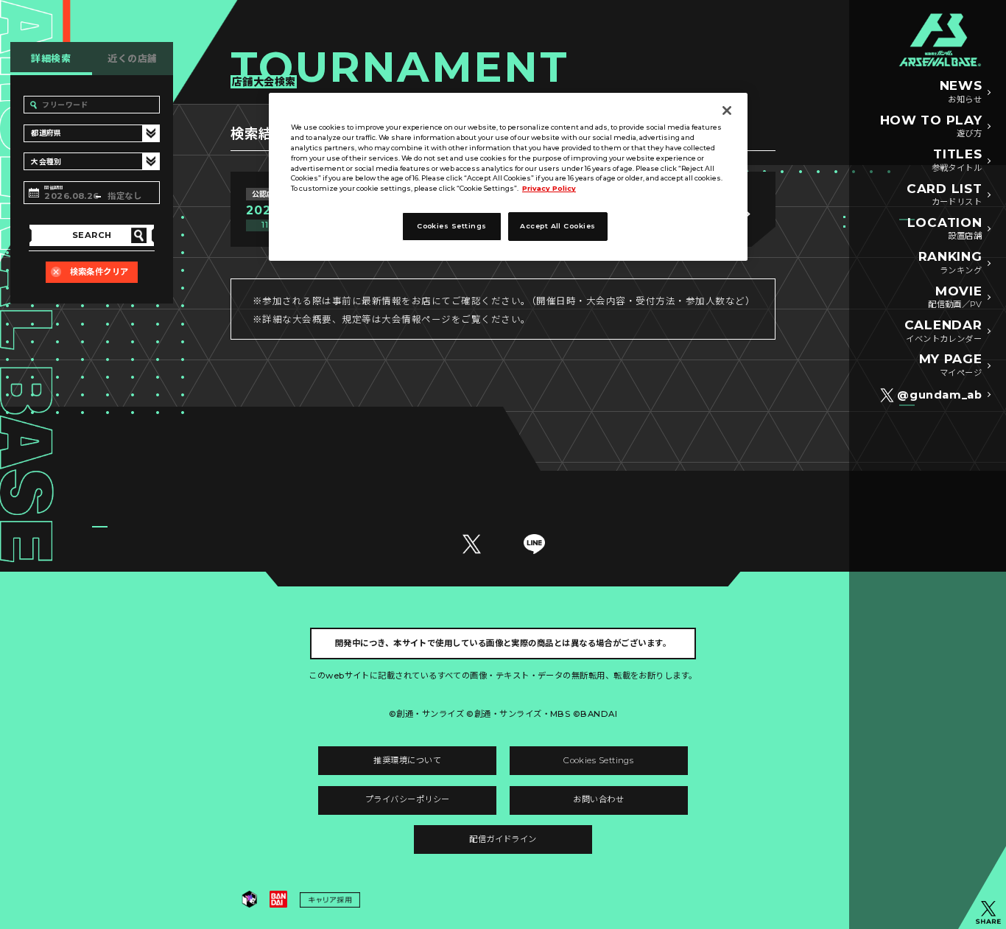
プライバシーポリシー (407, 799)
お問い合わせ (598, 799)
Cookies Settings (598, 760)
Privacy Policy (549, 188)
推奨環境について (407, 760)
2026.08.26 (70, 196)
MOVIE (955, 296)
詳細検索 (51, 58)
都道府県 (44, 134)
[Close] (727, 110)
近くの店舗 (133, 58)
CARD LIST (944, 194)
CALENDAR (943, 330)
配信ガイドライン (503, 839)
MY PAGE (950, 364)
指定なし (124, 196)
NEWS (961, 91)
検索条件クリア (99, 272)
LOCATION (944, 228)
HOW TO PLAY (931, 126)
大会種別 (44, 162)
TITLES (957, 159)
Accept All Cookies (557, 226)
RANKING (950, 262)
